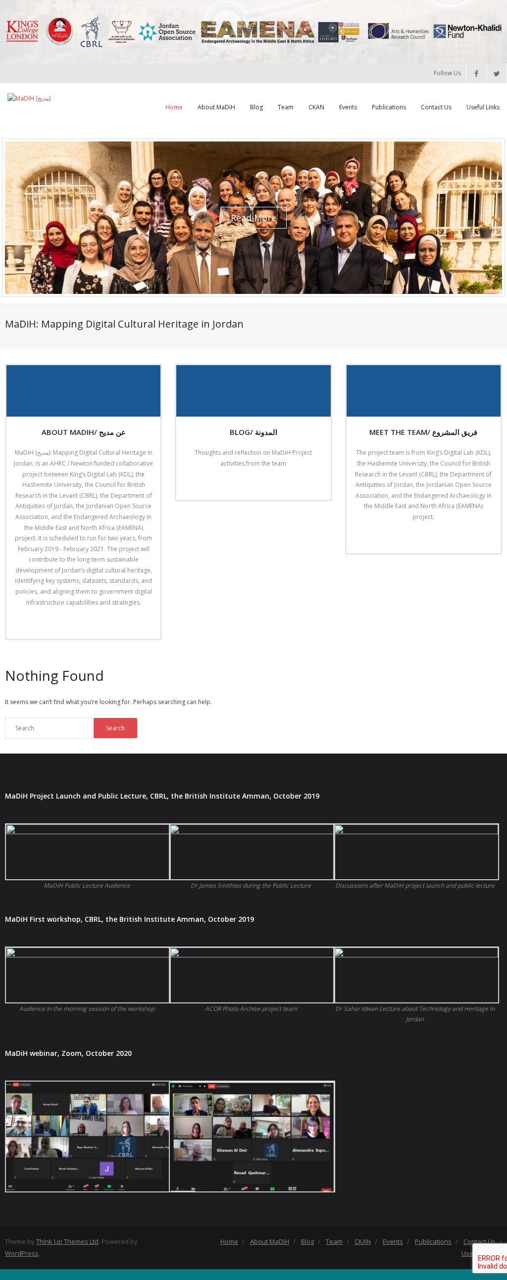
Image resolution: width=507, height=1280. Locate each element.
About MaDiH (216, 107)
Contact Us (436, 107)
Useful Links (483, 107)
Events (348, 107)
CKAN (316, 107)
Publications (389, 107)
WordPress (22, 1253)
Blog (256, 107)
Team (286, 107)
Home (174, 107)
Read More (80, 622)
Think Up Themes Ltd (67, 1241)
